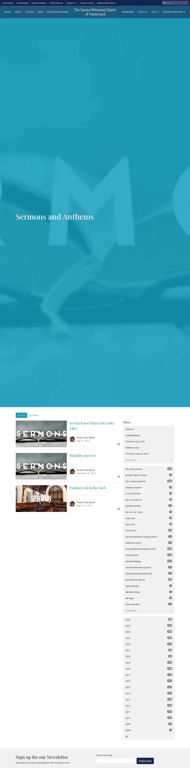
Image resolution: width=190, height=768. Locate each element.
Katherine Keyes (148, 542)
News (40, 11)
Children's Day (132, 447)
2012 (148, 705)
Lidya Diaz (148, 518)
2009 (148, 724)
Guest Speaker (148, 604)
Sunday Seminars (39, 3)
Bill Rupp (148, 598)
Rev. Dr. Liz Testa (148, 512)
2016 (148, 680)
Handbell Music (132, 435)
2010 (148, 717)
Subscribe (145, 761)
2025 (148, 625)
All (126, 736)
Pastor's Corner (87, 3)
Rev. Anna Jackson (148, 468)
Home (8, 11)
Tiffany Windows (173, 11)
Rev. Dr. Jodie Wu (148, 499)
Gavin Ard (148, 524)
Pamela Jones (148, 554)
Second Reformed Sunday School (148, 536)
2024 (148, 631)
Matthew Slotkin (148, 505)
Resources (70, 3)
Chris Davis (148, 530)
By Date (21, 415)
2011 (148, 711)
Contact (143, 11)
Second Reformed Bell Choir (148, 573)
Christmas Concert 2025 (137, 453)
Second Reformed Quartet (148, 567)
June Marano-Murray (148, 579)
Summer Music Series (106, 3)
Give (153, 11)
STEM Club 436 (56, 3)
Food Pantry (8, 3)
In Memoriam (22, 3)
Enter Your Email (104, 755)
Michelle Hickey (148, 591)
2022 (148, 644)
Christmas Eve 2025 (135, 441)
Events (30, 11)
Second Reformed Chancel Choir (148, 548)
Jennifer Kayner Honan (148, 475)
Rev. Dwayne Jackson (148, 481)
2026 (148, 619)
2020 (148, 656)
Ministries (128, 11)
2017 (148, 674)
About (18, 11)
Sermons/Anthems (57, 11)
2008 (148, 730)
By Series (33, 415)
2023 (148, 637)
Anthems (129, 429)
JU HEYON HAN (148, 493)
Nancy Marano (148, 585)
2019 (148, 662)
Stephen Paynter (148, 487)
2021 (148, 650)
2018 (148, 668)
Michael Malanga (148, 561)
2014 (148, 693)
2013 (148, 699)
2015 (148, 687)
